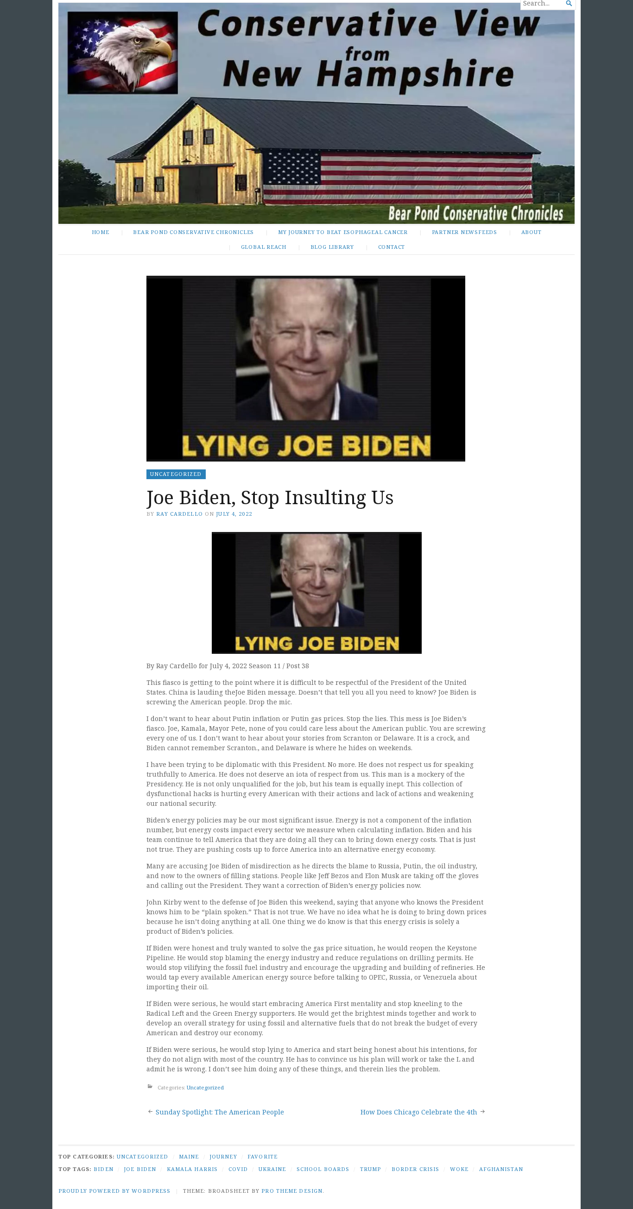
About (531, 231)
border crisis (416, 1168)
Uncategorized (176, 473)
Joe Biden (140, 1168)
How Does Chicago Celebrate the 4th (419, 1112)
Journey (223, 1156)
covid (238, 1168)
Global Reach (263, 246)
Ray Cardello (179, 513)
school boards (323, 1168)
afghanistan (501, 1168)
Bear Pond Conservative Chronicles (193, 231)
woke (459, 1168)
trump (370, 1168)
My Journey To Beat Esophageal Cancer (343, 231)
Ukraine (272, 1168)
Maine (189, 1156)
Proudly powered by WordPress (114, 1190)
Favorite (262, 1156)
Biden (104, 1168)
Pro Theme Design (292, 1190)
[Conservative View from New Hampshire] (316, 113)
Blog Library (332, 246)
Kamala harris (192, 1168)
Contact (391, 246)
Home (100, 231)
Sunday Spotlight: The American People (220, 1112)
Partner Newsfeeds (464, 231)
